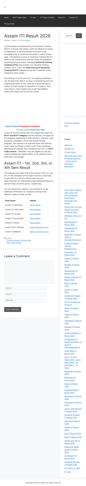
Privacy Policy (9, 24)
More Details (35, 205)
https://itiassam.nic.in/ (39, 227)
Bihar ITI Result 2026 (14, 243)
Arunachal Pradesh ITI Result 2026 (19, 240)
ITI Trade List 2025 (47, 18)
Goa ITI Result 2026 (72, 434)
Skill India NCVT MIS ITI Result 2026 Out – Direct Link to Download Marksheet (73, 161)
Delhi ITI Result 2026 (73, 437)
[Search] (79, 35)
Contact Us (73, 18)
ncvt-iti (9, 238)
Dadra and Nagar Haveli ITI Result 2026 (71, 449)
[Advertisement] (43, 7)
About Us (61, 18)
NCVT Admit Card (19, 18)
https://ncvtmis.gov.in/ (39, 232)
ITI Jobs (33, 18)
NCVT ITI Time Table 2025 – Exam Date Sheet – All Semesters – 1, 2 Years (72, 362)
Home (6, 18)
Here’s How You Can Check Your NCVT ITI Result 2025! (73, 209)
